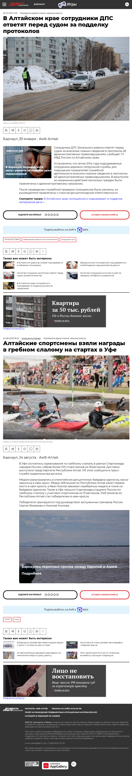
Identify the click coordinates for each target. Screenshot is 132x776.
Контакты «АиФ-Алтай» (36, 709)
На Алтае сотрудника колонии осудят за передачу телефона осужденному (100, 274)
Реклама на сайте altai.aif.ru (67, 709)
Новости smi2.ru (13, 328)
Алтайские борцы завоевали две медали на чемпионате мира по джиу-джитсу (39, 654)
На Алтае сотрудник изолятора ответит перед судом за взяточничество (40, 274)
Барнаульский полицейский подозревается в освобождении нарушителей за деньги (103, 263)
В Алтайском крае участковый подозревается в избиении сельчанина (40, 263)
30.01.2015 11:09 (10, 13)
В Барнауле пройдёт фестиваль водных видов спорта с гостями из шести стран (40, 643)
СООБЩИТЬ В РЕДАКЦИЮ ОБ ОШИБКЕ (42, 716)
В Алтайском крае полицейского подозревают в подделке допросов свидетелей (35, 286)
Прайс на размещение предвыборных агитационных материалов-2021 (61, 712)
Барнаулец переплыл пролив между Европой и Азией (69, 567)
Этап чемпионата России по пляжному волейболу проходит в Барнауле (99, 654)
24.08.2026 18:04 (11, 338)
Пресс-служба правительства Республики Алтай (28, 441)
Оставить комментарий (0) (104, 215)
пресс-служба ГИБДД (14, 122)
